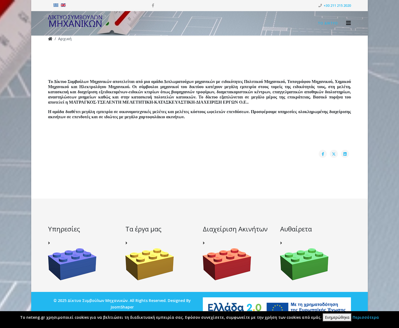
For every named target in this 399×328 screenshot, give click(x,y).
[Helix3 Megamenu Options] (348, 23)
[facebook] (153, 5)
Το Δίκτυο (328, 23)
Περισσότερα (366, 317)
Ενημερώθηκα (337, 317)
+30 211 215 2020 (337, 5)
